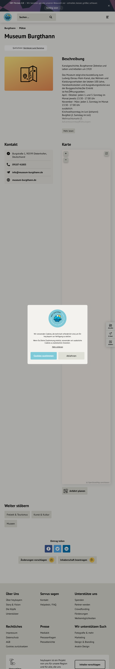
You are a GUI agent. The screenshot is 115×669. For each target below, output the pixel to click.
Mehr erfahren (57, 347)
